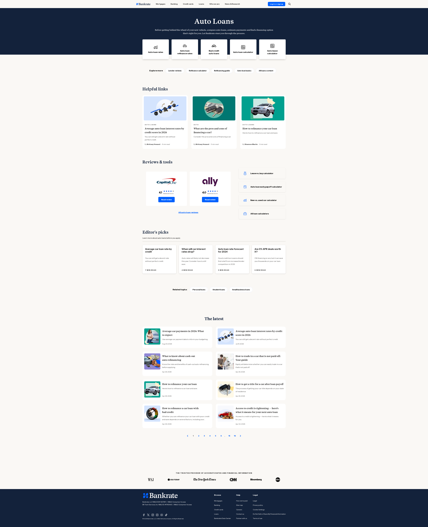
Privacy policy (258, 505)
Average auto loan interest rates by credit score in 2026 (164, 130)
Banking (217, 505)
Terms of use (257, 518)
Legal (255, 501)
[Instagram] (152, 515)
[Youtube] (161, 515)
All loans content (266, 71)
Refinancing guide (222, 71)
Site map (239, 505)
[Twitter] (148, 515)
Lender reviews (175, 71)
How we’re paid (242, 501)
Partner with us (241, 518)
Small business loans (241, 289)
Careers (239, 510)
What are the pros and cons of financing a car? (210, 130)
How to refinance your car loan (259, 128)
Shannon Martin (251, 144)
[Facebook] (143, 515)
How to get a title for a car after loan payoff (259, 384)
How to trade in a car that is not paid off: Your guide (258, 358)
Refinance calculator (198, 71)
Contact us (240, 514)
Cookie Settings (259, 510)
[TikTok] (166, 515)
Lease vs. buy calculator (261, 173)
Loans (216, 514)
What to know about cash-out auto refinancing (178, 358)
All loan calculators (259, 213)
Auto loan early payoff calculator (266, 187)
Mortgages (218, 501)
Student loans (219, 289)
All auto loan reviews (188, 212)
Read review (166, 199)
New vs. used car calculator (263, 200)
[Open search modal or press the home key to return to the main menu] (289, 4)
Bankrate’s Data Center (222, 518)
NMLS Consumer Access (177, 502)
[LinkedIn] (157, 515)
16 (235, 436)
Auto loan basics (244, 71)
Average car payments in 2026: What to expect (183, 333)
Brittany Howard (153, 144)
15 (229, 436)
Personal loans (199, 289)
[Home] (143, 4)
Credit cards (218, 510)
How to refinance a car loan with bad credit (180, 410)
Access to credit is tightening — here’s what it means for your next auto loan (257, 410)
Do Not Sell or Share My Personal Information (269, 514)
